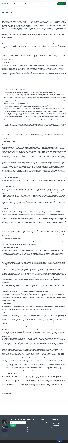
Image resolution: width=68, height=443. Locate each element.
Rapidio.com (9, 18)
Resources (37, 3)
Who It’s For (20, 3)
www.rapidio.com (34, 23)
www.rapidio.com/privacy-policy (26, 26)
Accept (59, 441)
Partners (27, 3)
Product (14, 3)
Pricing (32, 3)
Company (43, 3)
